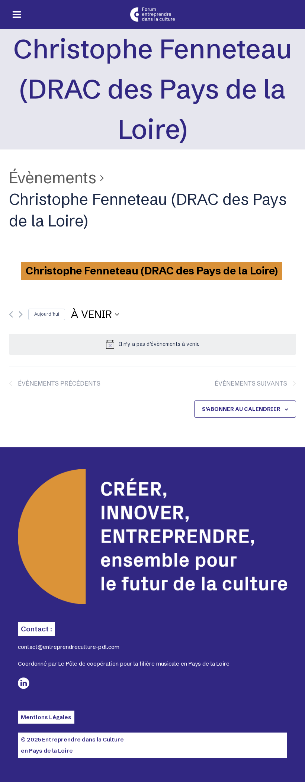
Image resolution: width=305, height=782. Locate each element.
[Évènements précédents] (11, 314)
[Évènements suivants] (21, 314)
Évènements (52, 177)
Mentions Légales (46, 717)
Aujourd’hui (46, 314)
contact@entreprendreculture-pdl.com (68, 646)
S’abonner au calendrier (241, 409)
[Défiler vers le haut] (271, 763)
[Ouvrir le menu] (17, 15)
